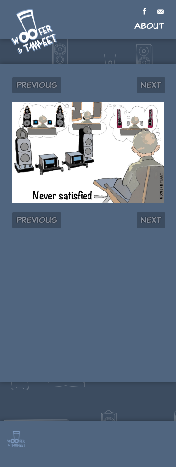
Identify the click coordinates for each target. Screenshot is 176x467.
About (149, 26)
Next (151, 85)
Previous (36, 85)
